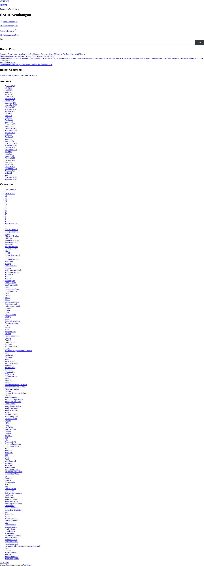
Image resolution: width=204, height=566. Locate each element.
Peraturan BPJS (10, 442)
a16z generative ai (11, 230)
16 (6, 200)
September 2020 (11, 179)
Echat (7, 325)
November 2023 (11, 145)
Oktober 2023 (10, 147)
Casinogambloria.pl (12, 302)
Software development (13, 493)
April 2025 (9, 120)
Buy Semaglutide (11, 285)
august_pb (8, 257)
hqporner (8, 359)
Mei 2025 (8, 118)
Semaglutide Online (12, 474)
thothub (7, 516)
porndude (8, 450)
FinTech (8, 334)
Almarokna (9, 245)
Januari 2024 (9, 141)
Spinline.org (9, 497)
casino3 (7, 298)
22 (6, 208)
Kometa (8, 391)
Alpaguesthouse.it (11, 247)
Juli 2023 (8, 152)
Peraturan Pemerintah (13, 444)
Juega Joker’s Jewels (7, 63)
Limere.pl (8, 395)
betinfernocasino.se (12, 272)
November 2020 (11, 177)
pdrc (6, 440)
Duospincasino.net (12, 323)
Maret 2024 (9, 139)
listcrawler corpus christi (14, 400)
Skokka (7, 484)
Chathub (8, 308)
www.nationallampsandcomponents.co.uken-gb (22, 546)
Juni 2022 (8, 162)
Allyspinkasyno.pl (11, 242)
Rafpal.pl (8, 463)
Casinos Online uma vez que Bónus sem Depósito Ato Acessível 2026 (26, 65)
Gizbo (7, 353)
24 (6, 211)
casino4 (7, 300)
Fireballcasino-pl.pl (12, 336)
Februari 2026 (10, 99)
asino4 (7, 251)
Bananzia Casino (11, 266)
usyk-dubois (9, 533)
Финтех (8, 554)
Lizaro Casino (10, 404)
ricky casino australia (12, 470)
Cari (1, 39)
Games (7, 349)
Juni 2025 (8, 116)
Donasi (7, 319)
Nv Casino (9, 427)
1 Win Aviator (10, 194)
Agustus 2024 (10, 133)
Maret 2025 (9, 122)
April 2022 (9, 164)
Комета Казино (11, 552)
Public (7, 459)
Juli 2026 (8, 88)
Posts (7, 457)
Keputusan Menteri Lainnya (15, 387)
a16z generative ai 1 (12, 232)
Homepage (9, 357)
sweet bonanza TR (12, 508)
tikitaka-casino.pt (11, 518)
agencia (7, 234)
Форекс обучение (12, 559)
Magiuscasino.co (11, 410)
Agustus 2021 (10, 171)
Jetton (7, 378)
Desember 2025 (11, 103)
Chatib (7, 310)
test (6, 512)
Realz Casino (10, 467)
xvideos (8, 550)
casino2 (7, 295)
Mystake (8, 421)
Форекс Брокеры (11, 557)
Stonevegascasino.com (13, 504)
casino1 (7, 293)
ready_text (9, 465)
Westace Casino (11, 538)
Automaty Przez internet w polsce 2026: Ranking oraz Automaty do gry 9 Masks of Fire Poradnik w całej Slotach (42, 54)
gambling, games (11, 346)
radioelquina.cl (10, 461)
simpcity (8, 480)
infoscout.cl (9, 366)
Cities (7, 312)
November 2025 (11, 105)
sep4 (6, 476)
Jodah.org (8, 380)
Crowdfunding (10, 315)
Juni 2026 (8, 90)
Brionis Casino (10, 283)
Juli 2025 (8, 114)
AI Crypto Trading (12, 236)
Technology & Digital (13, 510)
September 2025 (11, 109)
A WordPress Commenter (9, 75)
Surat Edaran (9, 506)
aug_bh (7, 253)
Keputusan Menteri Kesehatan (16, 385)
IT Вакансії (9, 374)
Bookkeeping (10, 281)
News (7, 425)
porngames (9, 453)
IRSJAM (3, 5)
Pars (6, 438)
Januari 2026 (9, 101)
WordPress (27, 565)
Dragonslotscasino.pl (12, 321)
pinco (7, 448)
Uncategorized (10, 525)
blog (6, 276)
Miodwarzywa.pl (11, 414)
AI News (8, 238)
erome (7, 329)
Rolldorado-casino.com (13, 472)
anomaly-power (10, 249)
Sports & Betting (11, 499)
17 (6, 202)
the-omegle (9, 514)
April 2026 (9, 94)
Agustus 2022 (10, 160)
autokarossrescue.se (12, 259)
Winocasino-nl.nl (11, 540)
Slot (6, 487)
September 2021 (11, 169)
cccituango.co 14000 (12, 306)
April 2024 (9, 137)
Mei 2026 (8, 92)
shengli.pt (8, 478)
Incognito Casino (11, 363)
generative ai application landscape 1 (18, 351)
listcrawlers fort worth (13, 402)
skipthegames (10, 482)
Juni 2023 (8, 154)
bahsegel (8, 264)
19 (6, 204)
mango (7, 412)
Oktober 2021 (10, 167)
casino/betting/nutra (12, 289)
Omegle (8, 431)
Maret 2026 (9, 97)
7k (6, 228)
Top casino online (11, 521)
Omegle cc (9, 433)
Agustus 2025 (10, 111)
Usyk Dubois (10, 531)
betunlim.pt (9, 274)
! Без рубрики (10, 189)
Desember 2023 (11, 143)
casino (7, 287)
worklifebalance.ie (11, 544)
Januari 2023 (9, 156)
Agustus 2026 (10, 86)
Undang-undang (11, 527)
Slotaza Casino (10, 489)
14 (6, 198)
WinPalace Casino (11, 542)
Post (6, 455)
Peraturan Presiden (12, 446)
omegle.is (8, 436)
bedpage (8, 268)
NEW (7, 423)
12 (6, 196)
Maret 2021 (9, 175)
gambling (8, 344)
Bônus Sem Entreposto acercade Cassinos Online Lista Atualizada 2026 (26, 56)
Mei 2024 (8, 135)
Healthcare (9, 355)
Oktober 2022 (10, 158)
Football (8, 340)
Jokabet (7, 383)
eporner (7, 327)
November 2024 (11, 130)
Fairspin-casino (10, 332)
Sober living (9, 491)
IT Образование (11, 376)
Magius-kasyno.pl (11, 408)
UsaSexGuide (10, 529)
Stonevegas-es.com (12, 501)
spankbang (9, 495)
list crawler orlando (12, 397)
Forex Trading (10, 342)
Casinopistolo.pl (11, 304)
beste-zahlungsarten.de (13, 270)
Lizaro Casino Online (13, 406)
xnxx (6, 548)
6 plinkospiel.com (11, 223)
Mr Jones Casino (11, 419)
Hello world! (32, 75)
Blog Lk (8, 279)
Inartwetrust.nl (10, 361)
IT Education (10, 372)
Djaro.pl (8, 317)
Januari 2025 (9, 126)
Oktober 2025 (10, 107)
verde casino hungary (13, 535)
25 (6, 213)
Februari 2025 (10, 124)
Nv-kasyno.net (10, 429)
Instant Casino (10, 368)
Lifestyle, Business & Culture (16, 393)
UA (6, 523)
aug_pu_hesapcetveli (12, 255)
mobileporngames (11, 417)
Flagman (8, 338)
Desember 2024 (11, 128)
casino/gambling (11, 291)
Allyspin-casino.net (12, 240)
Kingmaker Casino (12, 389)
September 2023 (11, 150)
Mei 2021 (8, 173)
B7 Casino (9, 262)
